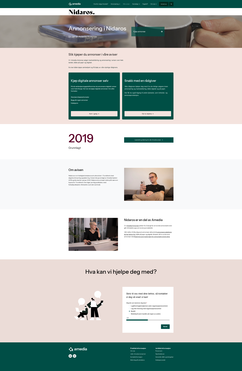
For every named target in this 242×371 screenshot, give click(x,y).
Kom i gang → (94, 114)
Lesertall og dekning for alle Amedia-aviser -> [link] (149, 140)
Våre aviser (126, 4)
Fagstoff (145, 4)
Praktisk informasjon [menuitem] (138, 348)
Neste (165, 326)
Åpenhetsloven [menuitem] (159, 354)
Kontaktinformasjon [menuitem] (136, 357)
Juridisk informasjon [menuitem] (163, 348)
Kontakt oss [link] (164, 4)
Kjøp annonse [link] (139, 31)
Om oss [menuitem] (132, 351)
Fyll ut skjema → (148, 114)
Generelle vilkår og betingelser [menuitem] (164, 357)
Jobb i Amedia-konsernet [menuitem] (138, 354)
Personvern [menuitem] (158, 351)
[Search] (171, 4)
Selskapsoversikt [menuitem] (160, 360)
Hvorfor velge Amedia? (101, 4)
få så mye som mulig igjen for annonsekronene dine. (152, 237)
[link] (75, 4)
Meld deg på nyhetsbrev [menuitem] (137, 360)
